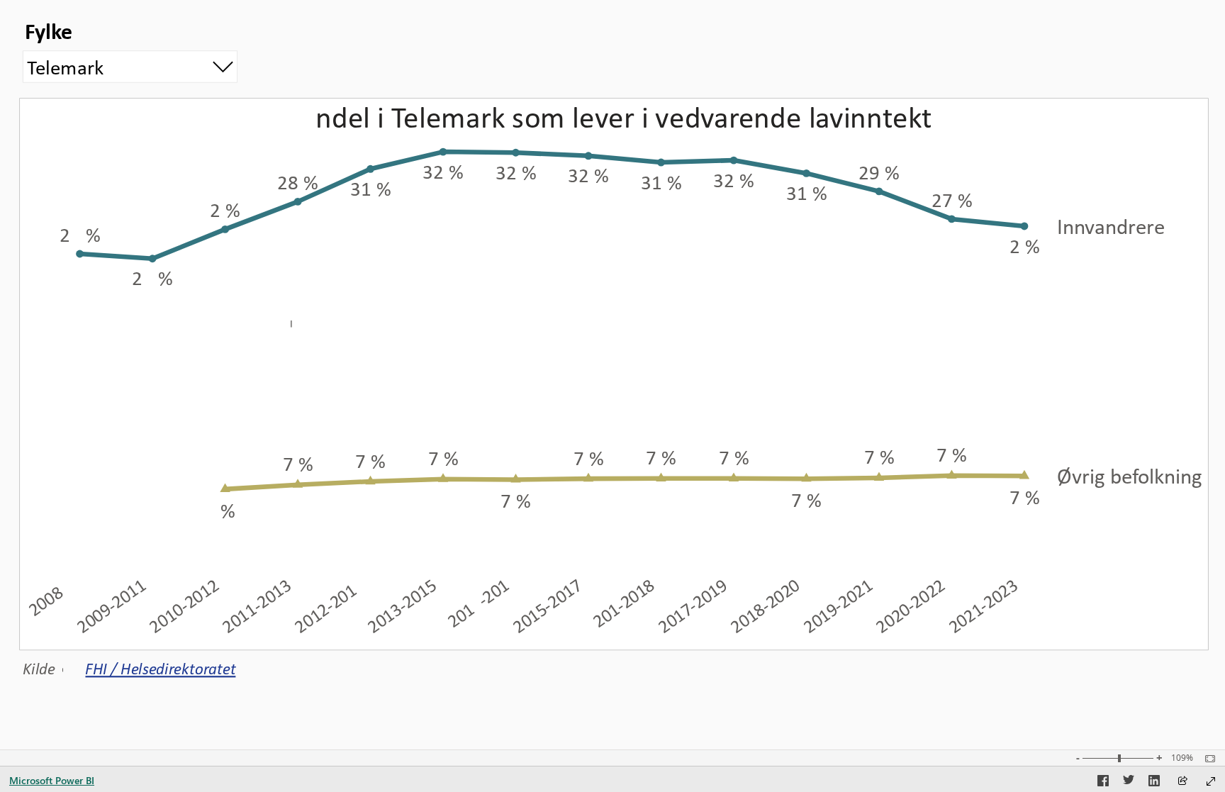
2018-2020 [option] (765, 605)
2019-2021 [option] (838, 605)
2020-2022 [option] (910, 605)
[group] (130, 50)
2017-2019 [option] (693, 605)
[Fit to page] (1206, 758)
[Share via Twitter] (1128, 782)
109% (1182, 758)
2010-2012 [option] (184, 605)
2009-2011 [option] (111, 605)
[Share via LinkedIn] (1154, 782)
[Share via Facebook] (1103, 782)
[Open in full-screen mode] (1210, 781)
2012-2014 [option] (329, 605)
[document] (167, 666)
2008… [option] (51, 597)
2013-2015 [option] (402, 605)
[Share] (1182, 782)
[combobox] (130, 66)
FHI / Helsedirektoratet (160, 669)
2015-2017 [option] (547, 605)
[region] (612, 344)
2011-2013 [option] (257, 605)
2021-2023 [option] (983, 605)
